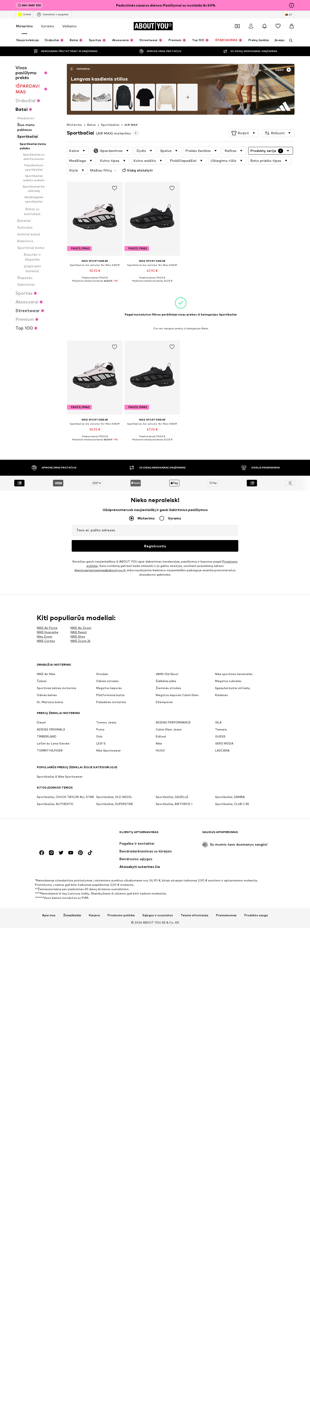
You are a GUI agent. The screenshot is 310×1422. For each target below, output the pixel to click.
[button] (244, 133)
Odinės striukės (107, 681)
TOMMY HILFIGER (50, 750)
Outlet (27, 14)
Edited (161, 736)
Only (99, 736)
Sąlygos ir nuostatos (157, 915)
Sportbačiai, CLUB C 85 (232, 804)
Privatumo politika (121, 915)
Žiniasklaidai (72, 915)
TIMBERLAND (46, 736)
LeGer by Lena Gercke (53, 743)
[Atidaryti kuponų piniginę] (237, 26)
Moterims (24, 26)
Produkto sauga (256, 915)
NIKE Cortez (46, 641)
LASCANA (222, 750)
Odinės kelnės (47, 695)
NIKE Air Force (47, 628)
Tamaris (221, 729)
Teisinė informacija (194, 915)
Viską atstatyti (140, 170)
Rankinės (221, 695)
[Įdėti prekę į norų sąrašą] (115, 188)
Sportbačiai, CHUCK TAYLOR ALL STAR (65, 797)
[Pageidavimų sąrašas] (278, 26)
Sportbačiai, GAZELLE (172, 797)
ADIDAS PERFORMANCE (173, 722)
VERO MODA (224, 743)
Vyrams (47, 26)
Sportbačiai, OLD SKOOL (114, 797)
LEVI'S (101, 743)
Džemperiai (164, 702)
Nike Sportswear (108, 750)
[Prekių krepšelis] (291, 26)
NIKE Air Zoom (80, 628)
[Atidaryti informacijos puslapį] (291, 5)
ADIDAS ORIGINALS (51, 729)
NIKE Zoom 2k (80, 641)
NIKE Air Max (46, 674)
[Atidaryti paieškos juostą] (289, 40)
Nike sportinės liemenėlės (234, 674)
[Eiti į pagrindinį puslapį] (63, 834)
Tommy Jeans (106, 722)
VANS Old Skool (167, 674)
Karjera (94, 915)
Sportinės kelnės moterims (56, 688)
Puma (100, 729)
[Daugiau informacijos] (95, 284)
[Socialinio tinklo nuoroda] (42, 853)
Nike (159, 743)
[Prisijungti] (251, 26)
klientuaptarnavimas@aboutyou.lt (100, 570)
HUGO (160, 750)
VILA (218, 722)
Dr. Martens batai (50, 702)
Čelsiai (41, 681)
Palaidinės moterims (111, 702)
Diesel (41, 722)
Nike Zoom (44, 636)
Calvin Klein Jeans (169, 729)
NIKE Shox (77, 636)
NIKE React (78, 632)
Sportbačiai (110, 125)
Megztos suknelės (228, 681)
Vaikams (69, 26)
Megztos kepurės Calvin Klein (177, 695)
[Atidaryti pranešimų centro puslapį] (264, 26)
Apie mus (48, 915)
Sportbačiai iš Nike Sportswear (60, 777)
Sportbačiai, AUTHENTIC (55, 804)
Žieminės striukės (168, 688)
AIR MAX (131, 125)
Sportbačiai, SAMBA (230, 797)
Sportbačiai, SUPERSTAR (114, 804)
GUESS (220, 736)
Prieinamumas (226, 915)
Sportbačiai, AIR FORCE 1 (174, 804)
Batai (91, 125)
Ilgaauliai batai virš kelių (232, 688)
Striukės (102, 674)
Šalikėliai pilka (166, 681)
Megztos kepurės (109, 688)
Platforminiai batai (110, 695)
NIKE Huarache (47, 632)
